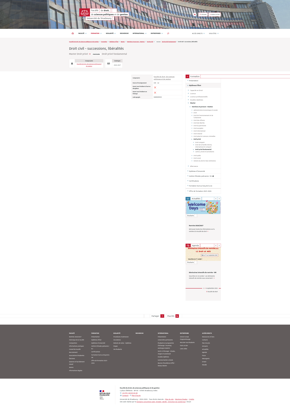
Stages (115, 346)
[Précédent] (216, 199)
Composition (73, 343)
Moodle (204, 365)
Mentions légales (181, 399)
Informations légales (75, 370)
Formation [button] (95, 33)
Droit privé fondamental (169, 42)
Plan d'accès (206, 343)
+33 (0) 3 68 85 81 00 (130, 393)
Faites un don (215, 14)
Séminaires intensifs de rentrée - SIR (202, 273)
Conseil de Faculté (75, 349)
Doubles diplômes (163, 357)
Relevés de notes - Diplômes (122, 343)
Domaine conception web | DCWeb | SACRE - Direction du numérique (161, 402)
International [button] (138, 33)
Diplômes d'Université (98, 343)
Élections (72, 358)
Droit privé (150, 42)
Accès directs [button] (197, 33)
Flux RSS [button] (170, 316)
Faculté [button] (81, 33)
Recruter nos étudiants (187, 342)
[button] (168, 33)
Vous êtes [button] (212, 33)
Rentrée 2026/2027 (196, 226)
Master (123, 42)
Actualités (205, 349)
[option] (203, 220)
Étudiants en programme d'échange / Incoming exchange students (166, 345)
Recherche (124, 33)
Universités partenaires (165, 340)
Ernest (204, 362)
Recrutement (73, 352)
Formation (104, 42)
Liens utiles (183, 349)
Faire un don (184, 345)
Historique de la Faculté (76, 340)
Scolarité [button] (110, 33)
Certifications (95, 352)
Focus (204, 355)
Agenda (204, 352)
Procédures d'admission (121, 337)
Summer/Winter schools (165, 360)
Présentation (95, 337)
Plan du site (169, 399)
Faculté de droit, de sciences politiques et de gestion (84, 42)
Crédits (191, 399)
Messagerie (205, 358)
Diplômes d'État (113, 42)
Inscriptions (117, 340)
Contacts (205, 340)
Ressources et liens (208, 337)
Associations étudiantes (76, 355)
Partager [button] (155, 316)
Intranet (204, 14)
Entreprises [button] (156, 33)
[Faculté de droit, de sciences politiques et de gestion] (84, 12)
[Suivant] (219, 199)
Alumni (71, 367)
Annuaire (205, 346)
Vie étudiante (117, 349)
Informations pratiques (76, 346)
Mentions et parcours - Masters (136, 42)
